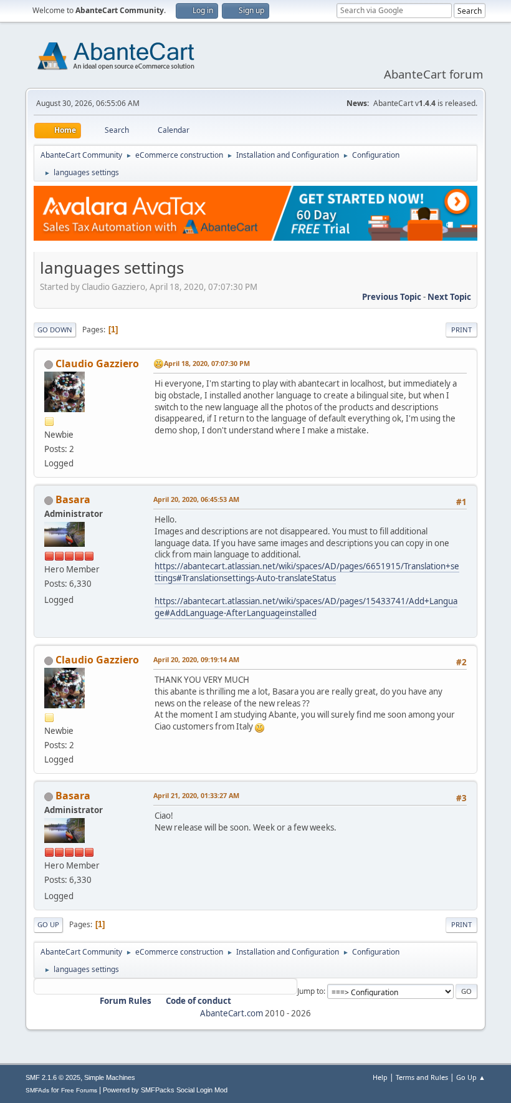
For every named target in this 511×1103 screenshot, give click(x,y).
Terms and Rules (422, 1077)
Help (380, 1077)
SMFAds (37, 1090)
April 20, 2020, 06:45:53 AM (196, 499)
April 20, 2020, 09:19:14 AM (196, 659)
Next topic (449, 296)
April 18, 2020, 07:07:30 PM (207, 363)
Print (461, 329)
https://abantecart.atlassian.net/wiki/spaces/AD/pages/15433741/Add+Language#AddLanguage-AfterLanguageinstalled (306, 607)
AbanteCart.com (231, 1013)
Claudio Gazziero (97, 363)
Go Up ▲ (470, 1077)
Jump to (310, 991)
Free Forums (79, 1090)
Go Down (54, 329)
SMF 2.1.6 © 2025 (53, 1077)
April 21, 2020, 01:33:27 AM (196, 795)
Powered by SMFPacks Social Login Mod (165, 1090)
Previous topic (391, 296)
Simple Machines (109, 1077)
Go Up (48, 924)
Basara (72, 499)
